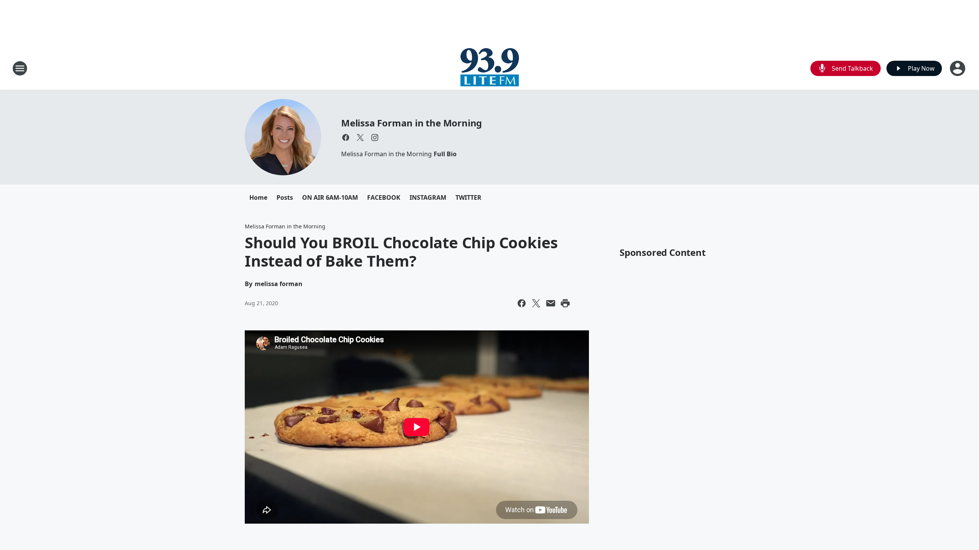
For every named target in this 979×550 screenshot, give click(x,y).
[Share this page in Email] (550, 303)
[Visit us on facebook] (345, 137)
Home (258, 197)
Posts (284, 197)
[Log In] (958, 68)
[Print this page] (565, 303)
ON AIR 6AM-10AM (330, 197)
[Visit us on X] (360, 137)
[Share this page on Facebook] (521, 303)
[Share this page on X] (536, 303)
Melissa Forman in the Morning (411, 122)
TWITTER (468, 197)
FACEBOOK (383, 197)
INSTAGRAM (428, 197)
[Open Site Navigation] (20, 68)
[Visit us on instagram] (374, 137)
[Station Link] (489, 68)
